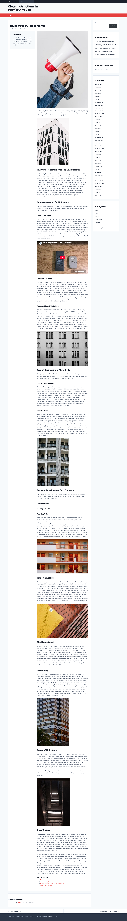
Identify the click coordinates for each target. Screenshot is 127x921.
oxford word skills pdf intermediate (105, 54)
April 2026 (98, 93)
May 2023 (98, 195)
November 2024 (99, 143)
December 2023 (99, 175)
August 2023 (99, 186)
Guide (96, 216)
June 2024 (98, 157)
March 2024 (98, 166)
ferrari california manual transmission (52, 883)
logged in (20, 902)
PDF (96, 225)
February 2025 (99, 134)
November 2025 (99, 108)
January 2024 (99, 172)
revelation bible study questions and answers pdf (105, 45)
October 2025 (99, 111)
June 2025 (98, 122)
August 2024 (99, 151)
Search (97, 23)
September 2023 (100, 184)
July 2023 (98, 189)
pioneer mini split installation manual (105, 48)
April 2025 (98, 128)
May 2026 (98, 90)
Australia (97, 210)
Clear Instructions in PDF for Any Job (23, 8)
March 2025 (98, 131)
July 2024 (98, 154)
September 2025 (100, 114)
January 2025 (99, 137)
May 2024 (98, 160)
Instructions (98, 219)
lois (12, 28)
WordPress (50, 916)
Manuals (13, 23)
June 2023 (98, 192)
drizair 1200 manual (46, 885)
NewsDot (10, 918)
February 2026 (99, 99)
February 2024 (99, 169)
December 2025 (99, 105)
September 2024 (100, 149)
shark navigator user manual (49, 882)
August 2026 (99, 84)
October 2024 (99, 146)
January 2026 (99, 102)
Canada (97, 213)
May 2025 (98, 125)
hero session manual (47, 880)
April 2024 (98, 163)
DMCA (11, 15)
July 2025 (98, 119)
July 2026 (98, 87)
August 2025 (99, 116)
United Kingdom (99, 228)
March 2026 (98, 96)
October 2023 (99, 181)
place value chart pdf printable (103, 51)
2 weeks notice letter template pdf (104, 41)
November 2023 (99, 178)
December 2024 (99, 140)
